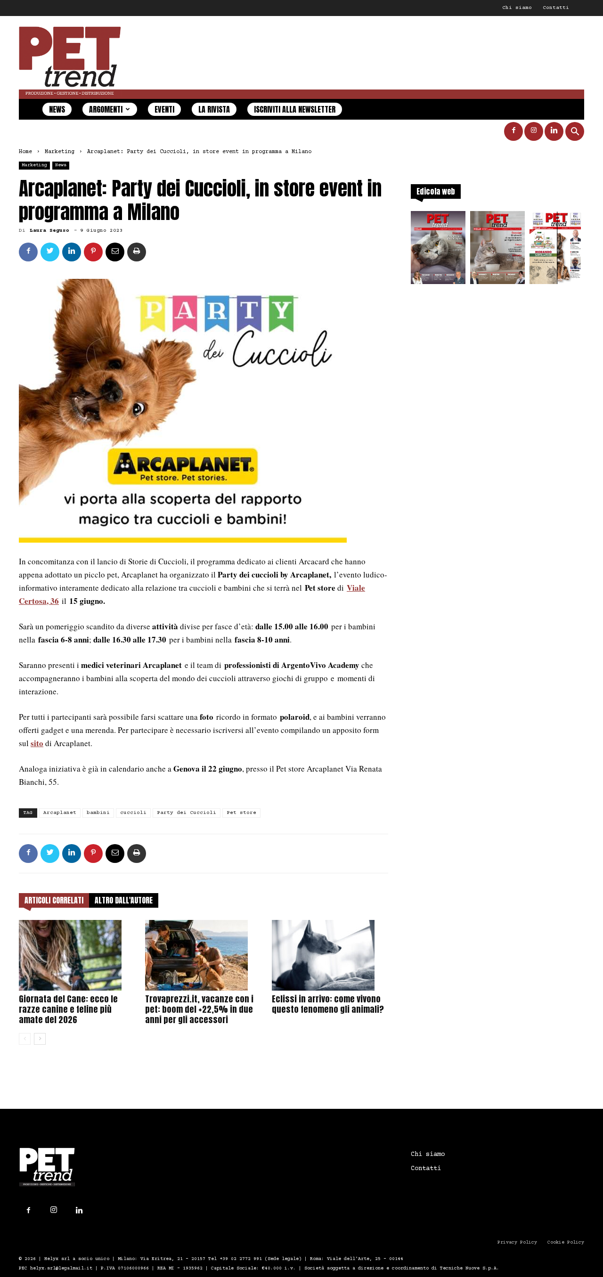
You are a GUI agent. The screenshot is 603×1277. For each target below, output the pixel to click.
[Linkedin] (554, 131)
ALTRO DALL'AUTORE (124, 900)
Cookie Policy (565, 1242)
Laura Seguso (49, 231)
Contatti (556, 8)
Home (25, 152)
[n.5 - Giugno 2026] (497, 250)
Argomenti (105, 109)
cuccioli (133, 813)
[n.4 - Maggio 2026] (557, 250)
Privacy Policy (517, 1242)
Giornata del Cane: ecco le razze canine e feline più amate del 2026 (68, 1009)
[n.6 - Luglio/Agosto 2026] (438, 250)
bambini (98, 813)
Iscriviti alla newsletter (294, 109)
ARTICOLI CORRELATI (53, 900)
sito (37, 743)
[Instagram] (533, 131)
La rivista (214, 109)
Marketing (59, 152)
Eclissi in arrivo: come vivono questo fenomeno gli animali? (328, 1004)
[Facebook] (513, 131)
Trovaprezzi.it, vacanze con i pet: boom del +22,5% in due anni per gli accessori (199, 1009)
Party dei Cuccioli (186, 813)
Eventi (164, 109)
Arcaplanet (59, 813)
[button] (574, 133)
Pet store (241, 813)
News (57, 109)
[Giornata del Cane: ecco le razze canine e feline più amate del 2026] (77, 955)
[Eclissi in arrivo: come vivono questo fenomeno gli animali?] (330, 955)
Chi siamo (517, 8)
